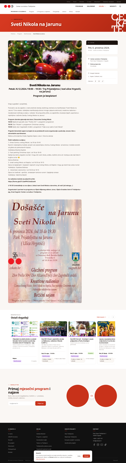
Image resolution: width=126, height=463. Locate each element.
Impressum (27, 460)
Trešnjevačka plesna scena (44, 446)
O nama (89, 1)
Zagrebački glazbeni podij (43, 449)
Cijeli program (100, 317)
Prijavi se (40, 403)
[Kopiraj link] (102, 81)
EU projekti (11, 443)
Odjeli (101, 6)
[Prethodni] (109, 317)
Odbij (78, 456)
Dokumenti (97, 1)
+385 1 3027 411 (98, 438)
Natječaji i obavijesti (108, 1)
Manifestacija (27, 33)
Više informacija (40, 459)
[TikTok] (105, 444)
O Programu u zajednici (43, 11)
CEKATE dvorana (13, 437)
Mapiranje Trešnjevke (71, 437)
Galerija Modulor (40, 433)
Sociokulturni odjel (41, 440)
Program (79, 6)
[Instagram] (98, 444)
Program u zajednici (42, 437)
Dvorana (82, 1)
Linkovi (64, 11)
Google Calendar (95, 73)
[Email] (99, 81)
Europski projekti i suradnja (72, 440)
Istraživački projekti (70, 443)
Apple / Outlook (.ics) (96, 76)
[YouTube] (102, 444)
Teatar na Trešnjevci (42, 443)
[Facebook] (95, 81)
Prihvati (86, 456)
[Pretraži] (120, 6)
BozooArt (115, 460)
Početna (13, 33)
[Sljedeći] (113, 317)
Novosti (113, 6)
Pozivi (74, 1)
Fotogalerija (56, 11)
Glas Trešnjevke (69, 433)
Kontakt (119, 1)
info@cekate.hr (97, 440)
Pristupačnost (12, 449)
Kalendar (91, 6)
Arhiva (68, 1)
